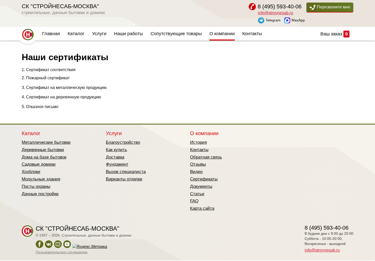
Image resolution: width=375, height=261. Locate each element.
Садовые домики (39, 164)
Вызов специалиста (126, 171)
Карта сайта (202, 208)
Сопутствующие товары (176, 33)
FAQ (194, 201)
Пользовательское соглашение (62, 252)
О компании (222, 33)
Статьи (197, 193)
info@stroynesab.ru (275, 13)
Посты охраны (36, 186)
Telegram (273, 20)
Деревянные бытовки (43, 149)
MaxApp (298, 20)
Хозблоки (31, 171)
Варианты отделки (124, 179)
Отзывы (198, 164)
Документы (201, 186)
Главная (51, 33)
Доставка (115, 157)
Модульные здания (41, 179)
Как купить (116, 149)
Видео (196, 171)
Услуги (99, 33)
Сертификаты (204, 179)
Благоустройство (123, 142)
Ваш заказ (334, 33)
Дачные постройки (40, 193)
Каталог (76, 33)
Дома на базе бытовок (44, 157)
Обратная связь (206, 157)
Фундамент (117, 164)
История (198, 142)
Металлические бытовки (46, 142)
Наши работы (128, 33)
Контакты (252, 33)
